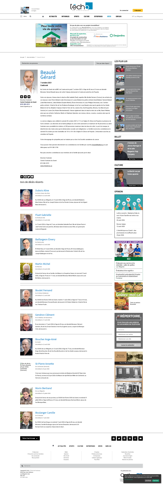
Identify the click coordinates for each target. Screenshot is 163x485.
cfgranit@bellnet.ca (97, 145)
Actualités (53, 16)
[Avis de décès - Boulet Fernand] (66, 297)
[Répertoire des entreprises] (129, 319)
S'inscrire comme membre (35, 454)
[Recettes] (129, 289)
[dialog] (142, 478)
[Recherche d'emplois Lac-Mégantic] (129, 251)
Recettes (127, 454)
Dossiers (66, 459)
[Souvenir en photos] (128, 373)
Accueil (22, 57)
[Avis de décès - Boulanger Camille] (66, 420)
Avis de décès (31, 57)
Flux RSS (97, 459)
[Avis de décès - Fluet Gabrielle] (66, 222)
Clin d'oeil (66, 456)
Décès (109, 16)
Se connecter (124, 10)
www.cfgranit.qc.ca (26, 106)
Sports (76, 16)
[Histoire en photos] (129, 358)
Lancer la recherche (127, 345)
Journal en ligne (127, 456)
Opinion (119, 191)
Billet (118, 137)
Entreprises (98, 16)
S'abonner (138, 10)
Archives (66, 457)
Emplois (118, 16)
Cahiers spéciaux (97, 457)
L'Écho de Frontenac (35, 470)
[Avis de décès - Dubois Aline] (66, 197)
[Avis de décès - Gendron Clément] (66, 322)
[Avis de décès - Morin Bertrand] (66, 395)
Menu (25, 16)
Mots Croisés (127, 457)
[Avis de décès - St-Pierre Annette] (66, 371)
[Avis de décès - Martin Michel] (66, 271)
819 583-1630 (24, 477)
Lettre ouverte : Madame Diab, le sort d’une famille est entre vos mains (128, 215)
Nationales (65, 16)
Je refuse (148, 480)
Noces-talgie (121, 224)
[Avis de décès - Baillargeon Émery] (66, 246)
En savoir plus (129, 479)
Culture (86, 16)
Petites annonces (97, 454)
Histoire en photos (127, 459)
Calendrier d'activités (127, 452)
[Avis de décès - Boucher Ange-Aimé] (66, 346)
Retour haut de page (29, 438)
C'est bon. (156, 480)
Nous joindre (35, 457)
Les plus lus (121, 61)
